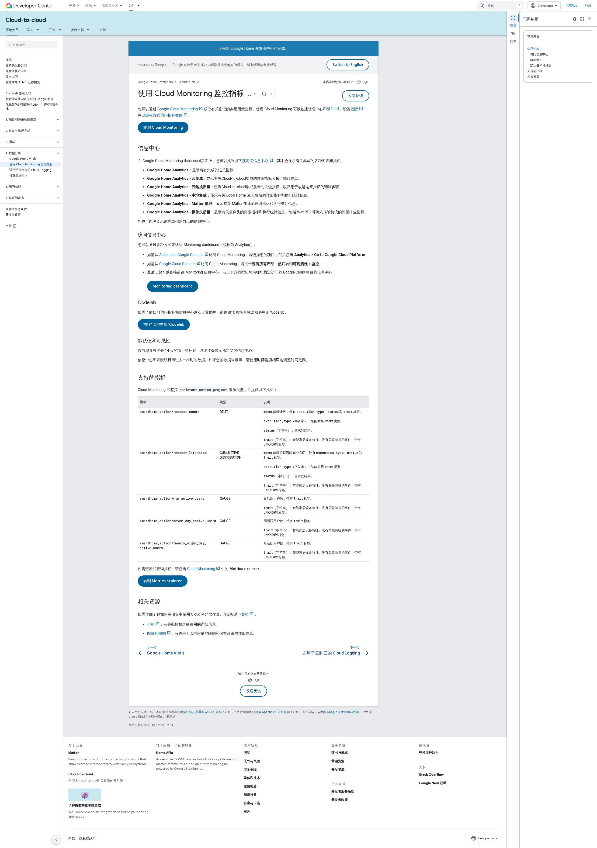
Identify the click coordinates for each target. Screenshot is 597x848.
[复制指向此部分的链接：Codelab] (160, 303)
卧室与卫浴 (252, 803)
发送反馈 (355, 95)
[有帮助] (358, 82)
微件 (330, 109)
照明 (247, 753)
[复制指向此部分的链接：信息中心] (165, 148)
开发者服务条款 (342, 791)
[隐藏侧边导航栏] (56, 839)
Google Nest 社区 (433, 783)
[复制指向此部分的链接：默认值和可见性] (175, 341)
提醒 (354, 109)
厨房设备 (250, 795)
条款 (71, 838)
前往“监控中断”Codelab (163, 324)
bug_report (574, 19)
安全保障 (250, 769)
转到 (163, 127)
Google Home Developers (155, 82)
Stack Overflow (431, 774)
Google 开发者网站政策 (343, 712)
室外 (247, 811)
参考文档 (77, 30)
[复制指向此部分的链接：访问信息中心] (170, 235)
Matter (73, 753)
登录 (588, 5)
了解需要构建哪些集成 (84, 805)
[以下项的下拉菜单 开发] (61, 29)
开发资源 (337, 769)
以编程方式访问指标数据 (162, 115)
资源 (88, 5)
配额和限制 (156, 633)
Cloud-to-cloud (26, 20)
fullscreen (582, 19)
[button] (27, 119)
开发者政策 (339, 800)
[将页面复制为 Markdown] (264, 94)
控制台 (571, 5)
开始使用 (12, 30)
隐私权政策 (87, 838)
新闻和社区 (110, 5)
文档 (131, 5)
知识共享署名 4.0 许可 (201, 712)
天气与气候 (252, 761)
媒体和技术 (252, 778)
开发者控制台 (429, 753)
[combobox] (500, 5)
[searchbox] (31, 44)
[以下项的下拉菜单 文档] (140, 5)
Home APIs (164, 753)
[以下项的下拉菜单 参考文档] (89, 29)
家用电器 (250, 786)
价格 (151, 624)
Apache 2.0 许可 (273, 712)
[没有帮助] (365, 82)
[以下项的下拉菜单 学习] (39, 29)
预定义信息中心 (255, 161)
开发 (72, 5)
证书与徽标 (339, 753)
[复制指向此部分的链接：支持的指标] (170, 378)
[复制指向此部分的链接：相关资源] (165, 602)
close (589, 19)
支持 (102, 30)
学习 (30, 30)
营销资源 (337, 761)
